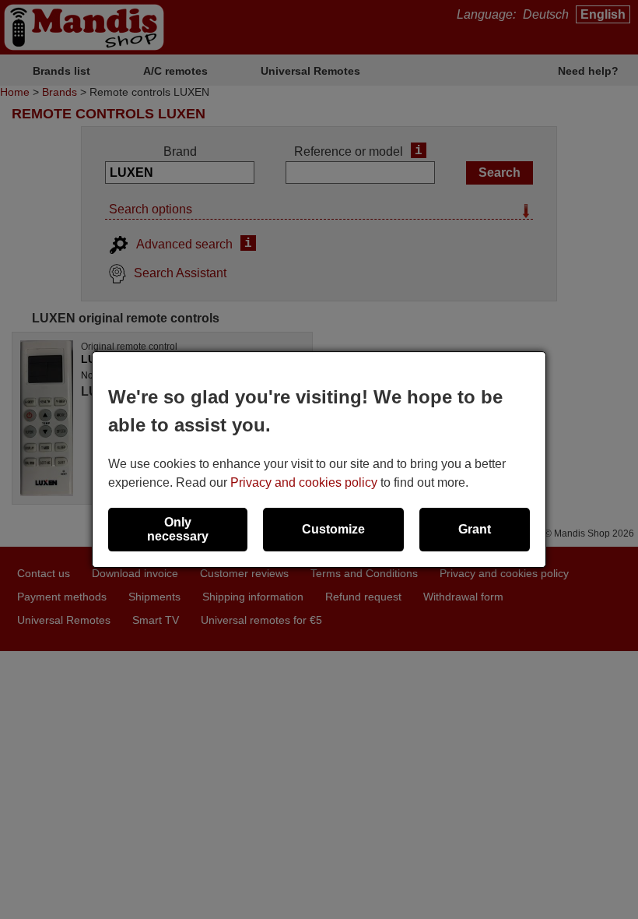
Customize (333, 529)
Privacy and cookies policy (303, 482)
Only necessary (178, 529)
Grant (474, 529)
